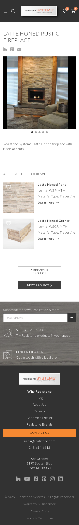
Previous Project (40, 271)
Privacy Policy (39, 511)
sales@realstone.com (39, 441)
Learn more (46, 202)
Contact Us (39, 432)
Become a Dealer (40, 417)
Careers (39, 411)
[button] (32, 132)
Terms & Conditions (39, 518)
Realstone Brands (39, 424)
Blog (39, 398)
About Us (39, 404)
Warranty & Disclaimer (39, 504)
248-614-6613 (39, 447)
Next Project (38, 285)
